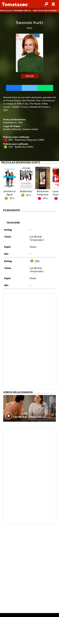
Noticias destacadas (45, 10)
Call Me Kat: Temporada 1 (37, 269)
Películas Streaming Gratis (16, 10)
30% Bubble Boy (20, 147)
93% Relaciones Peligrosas (26, 140)
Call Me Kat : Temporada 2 (37, 238)
